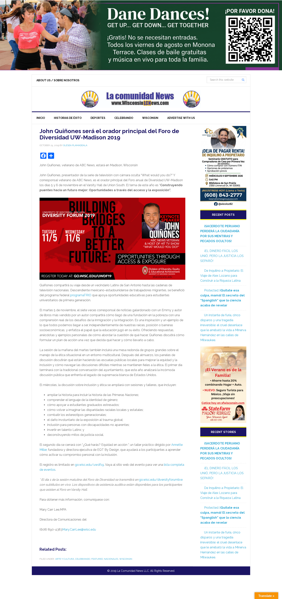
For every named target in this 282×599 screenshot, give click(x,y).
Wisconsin (125, 559)
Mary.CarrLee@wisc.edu (79, 529)
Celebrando (82, 559)
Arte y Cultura (64, 559)
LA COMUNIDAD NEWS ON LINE (141, 99)
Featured (97, 559)
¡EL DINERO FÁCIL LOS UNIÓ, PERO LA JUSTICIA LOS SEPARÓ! (222, 256)
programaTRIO (80, 295)
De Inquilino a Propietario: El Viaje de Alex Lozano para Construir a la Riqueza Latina (221, 275)
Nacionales (111, 559)
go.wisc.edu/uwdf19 (89, 465)
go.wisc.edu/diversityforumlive (161, 479)
